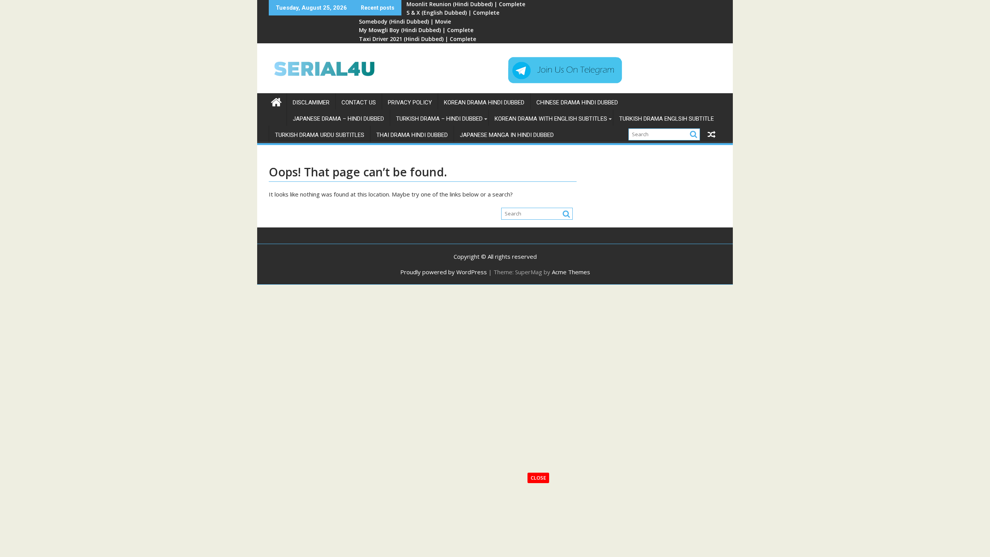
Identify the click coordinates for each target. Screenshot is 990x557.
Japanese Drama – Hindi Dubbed (338, 118)
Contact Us (358, 102)
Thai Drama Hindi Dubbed (412, 135)
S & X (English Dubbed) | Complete (452, 12)
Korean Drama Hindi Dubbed (484, 102)
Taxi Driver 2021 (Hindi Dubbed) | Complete (417, 39)
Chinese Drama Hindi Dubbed (577, 102)
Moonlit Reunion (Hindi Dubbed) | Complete (465, 4)
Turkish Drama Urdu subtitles (319, 135)
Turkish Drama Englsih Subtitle (666, 118)
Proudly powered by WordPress (443, 272)
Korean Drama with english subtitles (551, 118)
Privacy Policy (410, 102)
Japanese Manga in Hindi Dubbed (507, 135)
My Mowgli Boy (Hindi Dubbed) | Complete (416, 30)
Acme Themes (571, 272)
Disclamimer (311, 102)
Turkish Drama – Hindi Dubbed (439, 118)
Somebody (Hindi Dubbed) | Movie (405, 21)
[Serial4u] (276, 101)
